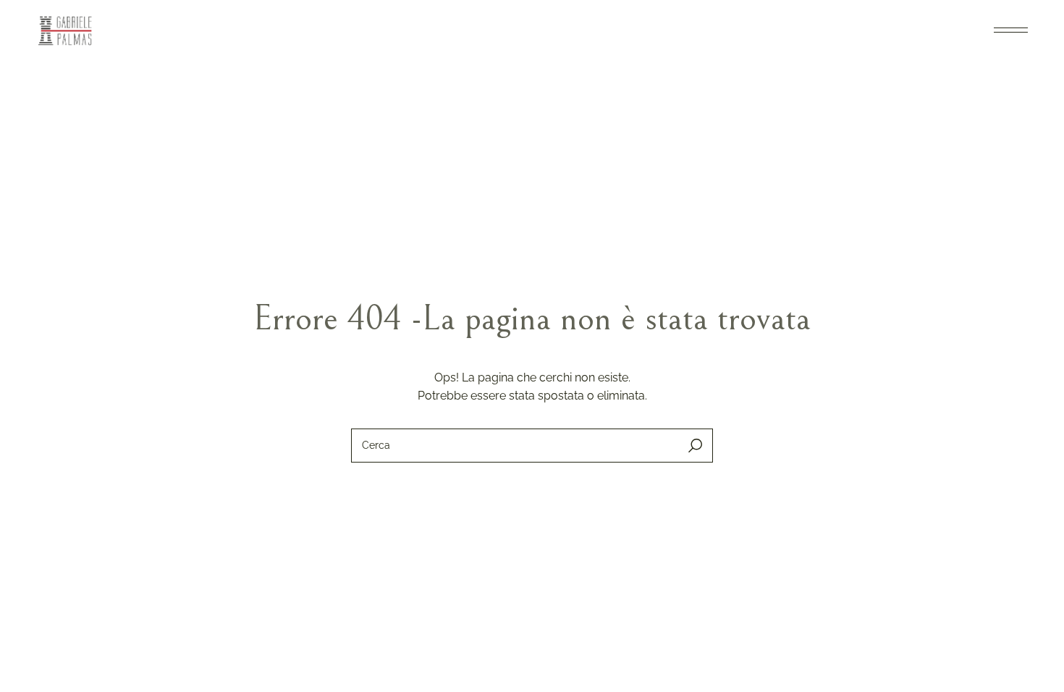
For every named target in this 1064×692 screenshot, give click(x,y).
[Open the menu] (1011, 30)
